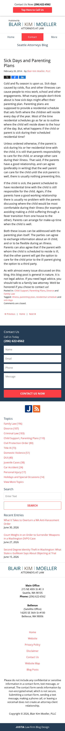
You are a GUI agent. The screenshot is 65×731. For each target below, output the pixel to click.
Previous (10, 314)
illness (15, 296)
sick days (8, 300)
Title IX (10, 448)
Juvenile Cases (14, 462)
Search (32, 505)
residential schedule (46, 296)
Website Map (32, 663)
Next (32, 314)
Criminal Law (14, 433)
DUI (8, 457)
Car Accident (13, 467)
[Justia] (28, 408)
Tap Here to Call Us (32, 10)
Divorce (50, 290)
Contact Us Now (32, 393)
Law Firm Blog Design (32, 727)
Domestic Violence (17, 452)
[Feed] (36, 408)
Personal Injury (15, 472)
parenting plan (27, 296)
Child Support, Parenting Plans (29, 290)
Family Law (9, 293)
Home (10, 37)
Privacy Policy (32, 644)
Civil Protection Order (18, 443)
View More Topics (14, 482)
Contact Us (32, 657)
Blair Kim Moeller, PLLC (43, 713)
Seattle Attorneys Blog (32, 24)
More (54, 37)
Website (32, 638)
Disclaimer (32, 651)
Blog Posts (33, 669)
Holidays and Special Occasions (24, 477)
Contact (32, 37)
